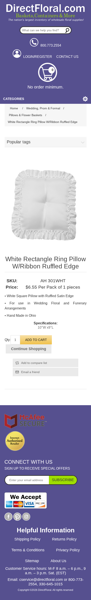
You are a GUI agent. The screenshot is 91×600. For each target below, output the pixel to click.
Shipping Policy (27, 539)
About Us (58, 561)
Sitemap (32, 561)
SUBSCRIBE (63, 480)
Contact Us (67, 56)
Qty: (8, 340)
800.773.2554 (50, 45)
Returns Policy (64, 539)
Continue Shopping (28, 349)
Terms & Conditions (27, 550)
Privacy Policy (68, 550)
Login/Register (37, 56)
